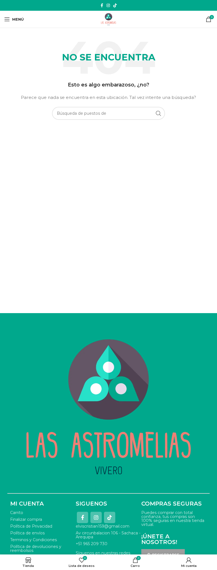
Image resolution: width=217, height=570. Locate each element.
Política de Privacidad (31, 526)
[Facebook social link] (102, 5)
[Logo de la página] (108, 18)
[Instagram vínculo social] (108, 5)
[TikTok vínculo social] (115, 5)
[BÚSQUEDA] (158, 113)
